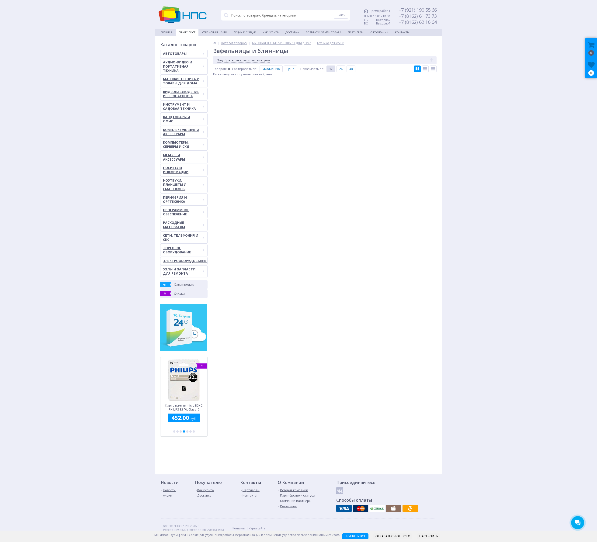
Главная (166, 32)
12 (331, 69)
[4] (184, 431)
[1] (174, 431)
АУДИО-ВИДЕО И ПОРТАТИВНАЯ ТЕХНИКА (177, 66)
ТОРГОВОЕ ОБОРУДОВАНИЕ (177, 250)
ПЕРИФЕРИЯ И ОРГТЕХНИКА (175, 199)
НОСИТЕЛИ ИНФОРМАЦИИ (175, 170)
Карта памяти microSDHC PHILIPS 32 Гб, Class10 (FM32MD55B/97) (183, 407)
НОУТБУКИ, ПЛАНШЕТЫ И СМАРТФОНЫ (174, 184)
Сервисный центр (214, 32)
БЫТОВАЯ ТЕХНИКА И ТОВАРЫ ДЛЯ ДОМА (181, 81)
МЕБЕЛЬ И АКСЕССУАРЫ (174, 157)
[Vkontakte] (339, 490)
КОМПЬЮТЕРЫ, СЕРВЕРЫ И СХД (176, 144)
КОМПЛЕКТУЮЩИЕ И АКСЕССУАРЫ (181, 132)
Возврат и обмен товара (323, 32)
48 (351, 69)
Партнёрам (356, 32)
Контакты (402, 32)
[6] (190, 431)
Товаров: (220, 69)
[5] (187, 431)
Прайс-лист (187, 32)
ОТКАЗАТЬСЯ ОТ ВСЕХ (392, 536)
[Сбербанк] (377, 508)
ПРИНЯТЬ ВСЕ (355, 536)
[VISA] (344, 508)
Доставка (292, 32)
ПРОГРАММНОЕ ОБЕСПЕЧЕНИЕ (176, 212)
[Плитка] (417, 69)
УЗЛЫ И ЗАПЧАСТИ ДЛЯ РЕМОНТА (179, 271)
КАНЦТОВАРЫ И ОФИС (176, 119)
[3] (181, 431)
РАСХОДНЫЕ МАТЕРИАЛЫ (174, 224)
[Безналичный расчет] (410, 508)
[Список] (425, 69)
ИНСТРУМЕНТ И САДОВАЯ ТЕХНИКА (179, 106)
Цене (290, 69)
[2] (177, 431)
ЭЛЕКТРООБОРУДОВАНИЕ (185, 261)
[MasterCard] (360, 508)
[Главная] (214, 43)
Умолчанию (271, 69)
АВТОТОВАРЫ (175, 53)
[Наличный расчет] (393, 508)
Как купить (271, 32)
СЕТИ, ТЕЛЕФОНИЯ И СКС (180, 237)
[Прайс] (433, 69)
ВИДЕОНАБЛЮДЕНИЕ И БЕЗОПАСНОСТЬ (181, 94)
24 (341, 69)
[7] (194, 431)
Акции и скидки (245, 32)
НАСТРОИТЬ (428, 536)
